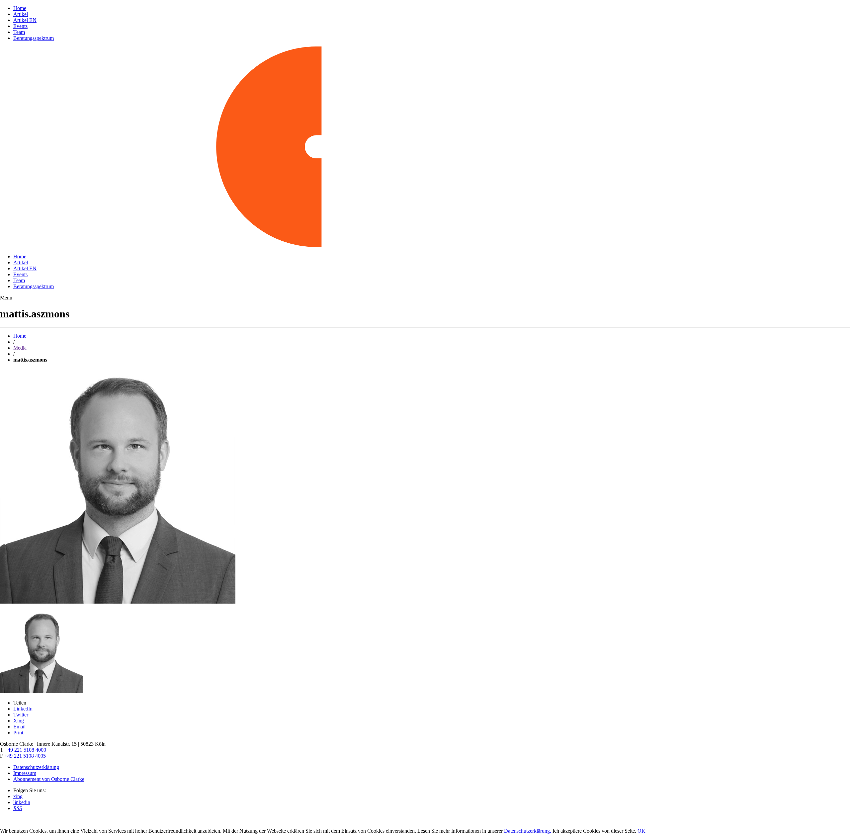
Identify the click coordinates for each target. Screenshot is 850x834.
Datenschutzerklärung (36, 767)
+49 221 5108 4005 (25, 756)
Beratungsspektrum (33, 38)
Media (20, 348)
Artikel (20, 14)
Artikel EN (25, 20)
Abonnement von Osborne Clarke (48, 779)
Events (20, 26)
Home (19, 8)
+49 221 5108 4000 (25, 750)
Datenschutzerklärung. (527, 831)
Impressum (24, 773)
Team (19, 32)
